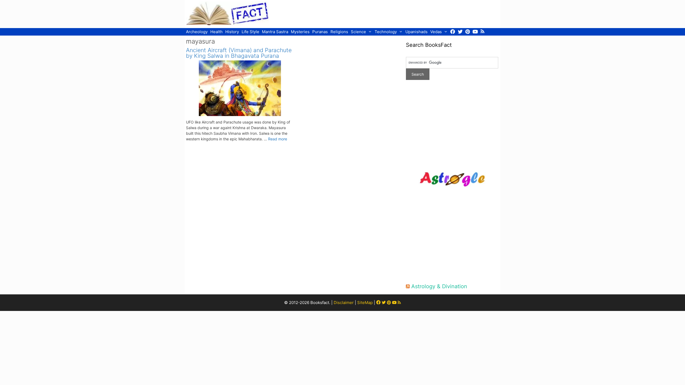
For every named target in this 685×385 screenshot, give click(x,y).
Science (358, 31)
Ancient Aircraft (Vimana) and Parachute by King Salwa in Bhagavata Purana (239, 53)
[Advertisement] (401, 13)
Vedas (436, 31)
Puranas (320, 31)
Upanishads (416, 31)
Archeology (197, 31)
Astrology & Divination (439, 286)
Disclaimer (344, 302)
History (232, 31)
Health (216, 31)
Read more (277, 139)
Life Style (250, 31)
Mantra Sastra (275, 31)
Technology (386, 31)
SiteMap (365, 302)
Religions (339, 31)
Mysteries (300, 31)
